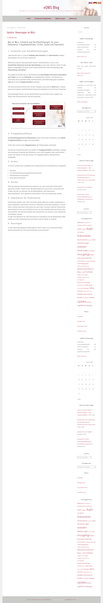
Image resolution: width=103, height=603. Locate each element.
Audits (79, 229)
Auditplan (89, 225)
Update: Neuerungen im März (21, 32)
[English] (89, 3)
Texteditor (92, 297)
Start (29, 18)
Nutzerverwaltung (83, 282)
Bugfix (90, 228)
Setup (91, 288)
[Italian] (97, 3)
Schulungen (85, 288)
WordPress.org (81, 331)
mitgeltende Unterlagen (82, 275)
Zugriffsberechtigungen (84, 305)
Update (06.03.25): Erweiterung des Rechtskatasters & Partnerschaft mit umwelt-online (86, 177)
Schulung (79, 288)
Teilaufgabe (85, 297)
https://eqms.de (81, 56)
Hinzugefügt (83, 254)
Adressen (80, 222)
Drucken (89, 240)
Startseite (80, 291)
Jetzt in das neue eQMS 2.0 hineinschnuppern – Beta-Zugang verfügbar (85, 168)
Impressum (72, 18)
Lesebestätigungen (83, 263)
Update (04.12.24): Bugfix (84, 187)
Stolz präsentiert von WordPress (38, 599)
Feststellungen (83, 243)
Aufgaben (84, 229)
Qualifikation (80, 285)
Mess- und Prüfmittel (85, 272)
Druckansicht (82, 240)
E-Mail (93, 240)
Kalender (88, 258)
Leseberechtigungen (90, 261)
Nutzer (87, 277)
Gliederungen (82, 250)
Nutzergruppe (80, 279)
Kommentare (81, 261)
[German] (95, 3)
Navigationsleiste (81, 277)
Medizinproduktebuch (85, 269)
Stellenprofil (86, 291)
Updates (88, 302)
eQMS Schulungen (82, 102)
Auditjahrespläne (81, 225)
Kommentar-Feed (82, 326)
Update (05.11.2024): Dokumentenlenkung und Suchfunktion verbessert (84, 196)
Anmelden (80, 316)
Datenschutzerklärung (43, 18)
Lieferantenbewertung (83, 266)
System (80, 294)
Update (81, 301)
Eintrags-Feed (81, 321)
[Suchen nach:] (86, 32)
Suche (90, 291)
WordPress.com (70, 599)
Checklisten (80, 232)
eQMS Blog (51, 7)
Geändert (82, 246)
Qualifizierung (88, 285)
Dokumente (84, 235)
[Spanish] (100, 3)
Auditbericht (87, 222)
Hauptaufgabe (91, 250)
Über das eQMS (60, 18)
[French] (92, 3)
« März (79, 154)
